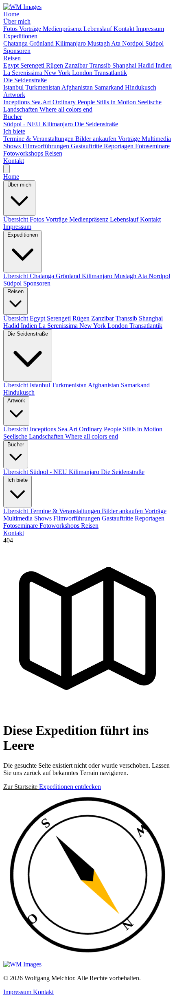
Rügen (55, 65)
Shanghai (125, 65)
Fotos (11, 28)
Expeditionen (20, 36)
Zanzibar (77, 65)
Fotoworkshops (24, 153)
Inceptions (17, 102)
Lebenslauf (98, 28)
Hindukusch (140, 87)
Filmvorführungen (46, 146)
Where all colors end (65, 109)
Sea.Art (41, 102)
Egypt (11, 65)
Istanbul (14, 87)
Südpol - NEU (22, 124)
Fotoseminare (152, 146)
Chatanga (16, 43)
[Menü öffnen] (6, 169)
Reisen (12, 58)
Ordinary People (74, 102)
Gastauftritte (87, 146)
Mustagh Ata (105, 43)
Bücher (12, 116)
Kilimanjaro (71, 43)
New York (58, 72)
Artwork (14, 94)
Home (11, 14)
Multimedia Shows (28, 518)
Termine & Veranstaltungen (39, 138)
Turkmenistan (43, 87)
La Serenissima (23, 72)
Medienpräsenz (63, 28)
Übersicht (16, 219)
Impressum (150, 28)
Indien (163, 65)
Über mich (17, 21)
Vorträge (31, 28)
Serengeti (33, 65)
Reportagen (119, 146)
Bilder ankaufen (96, 138)
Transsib (100, 65)
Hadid (146, 65)
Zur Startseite (21, 786)
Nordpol (133, 43)
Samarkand (109, 87)
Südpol (154, 43)
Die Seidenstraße (25, 80)
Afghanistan (77, 87)
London (83, 72)
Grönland (42, 43)
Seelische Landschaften (34, 436)
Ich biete (14, 131)
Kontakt (125, 28)
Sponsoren (17, 50)
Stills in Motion (117, 102)
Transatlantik (110, 72)
